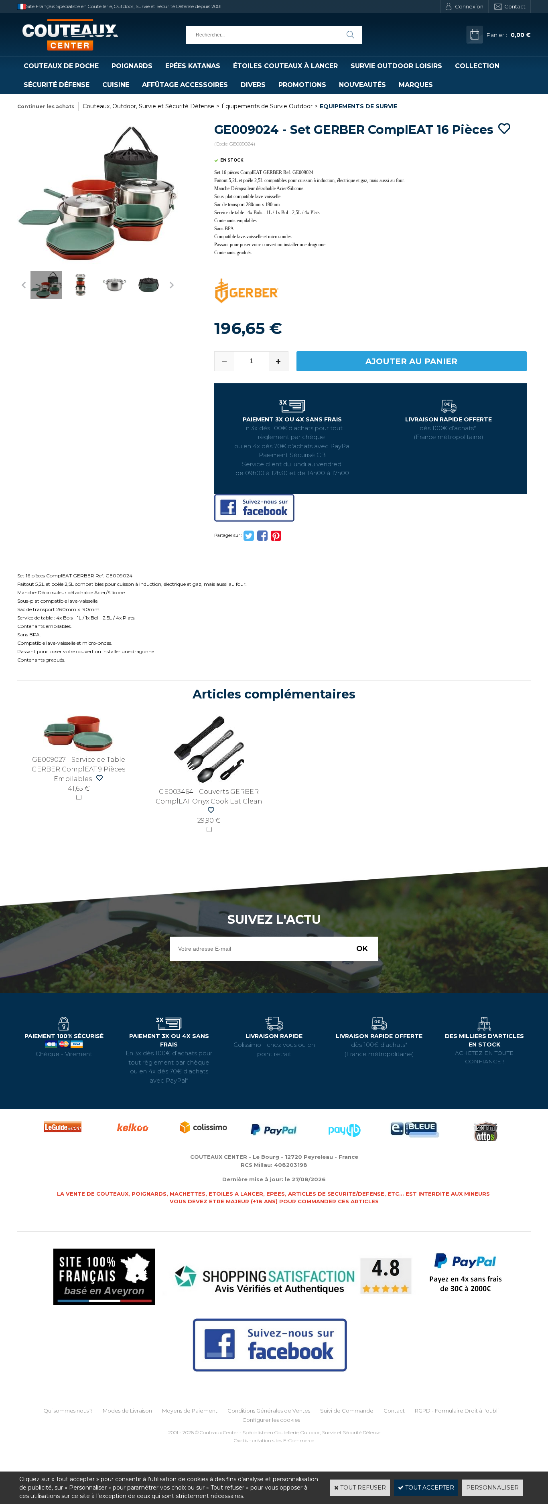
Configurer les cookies (271, 1420)
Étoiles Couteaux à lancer (285, 66)
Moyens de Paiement (189, 1410)
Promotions (302, 85)
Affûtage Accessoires (185, 85)
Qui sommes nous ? (68, 1410)
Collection (477, 66)
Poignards (132, 66)
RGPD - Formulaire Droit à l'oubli (457, 1410)
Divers (253, 85)
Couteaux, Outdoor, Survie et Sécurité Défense (148, 106)
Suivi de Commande (346, 1410)
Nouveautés (362, 85)
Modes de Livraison (127, 1410)
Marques (416, 85)
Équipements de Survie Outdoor (267, 106)
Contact (515, 6)
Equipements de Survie (358, 106)
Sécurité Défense (56, 85)
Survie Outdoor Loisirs (396, 66)
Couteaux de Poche (61, 66)
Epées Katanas (192, 66)
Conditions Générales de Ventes (268, 1410)
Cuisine (115, 85)
